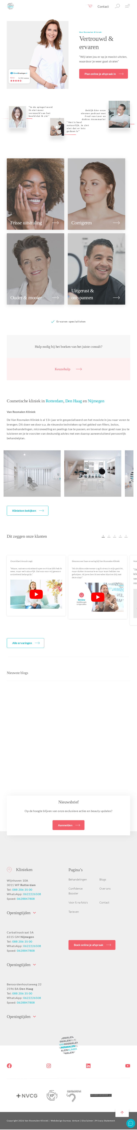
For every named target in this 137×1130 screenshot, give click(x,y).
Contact (103, 6)
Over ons (105, 888)
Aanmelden (65, 825)
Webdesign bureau (61, 1120)
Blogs (102, 879)
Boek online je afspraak (88, 944)
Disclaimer (87, 1120)
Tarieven (73, 911)
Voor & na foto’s (78, 902)
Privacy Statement (105, 1120)
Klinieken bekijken (24, 510)
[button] (118, 453)
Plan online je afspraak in (100, 73)
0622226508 (32, 894)
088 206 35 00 (22, 889)
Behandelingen (77, 879)
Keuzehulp (62, 369)
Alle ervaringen (22, 643)
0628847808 (26, 898)
